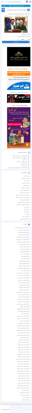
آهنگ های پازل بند (24, 249)
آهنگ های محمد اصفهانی (22, 354)
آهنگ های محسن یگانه (23, 352)
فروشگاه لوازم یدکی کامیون (22, 204)
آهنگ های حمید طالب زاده (22, 278)
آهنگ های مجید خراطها (23, 345)
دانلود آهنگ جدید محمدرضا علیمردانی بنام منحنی (16, 10)
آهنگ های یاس (25, 390)
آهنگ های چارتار (24, 259)
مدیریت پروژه (25, 216)
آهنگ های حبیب (24, 270)
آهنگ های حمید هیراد (23, 282)
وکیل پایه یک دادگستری (23, 202)
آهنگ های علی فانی (24, 321)
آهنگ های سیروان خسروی (22, 304)
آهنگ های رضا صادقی (23, 287)
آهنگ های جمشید (24, 254)
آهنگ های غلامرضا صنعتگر (22, 330)
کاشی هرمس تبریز (24, 190)
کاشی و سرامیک (24, 188)
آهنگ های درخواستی (23, 285)
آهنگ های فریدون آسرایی (22, 335)
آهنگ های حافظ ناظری (23, 261)
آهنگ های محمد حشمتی (23, 357)
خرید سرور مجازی (24, 178)
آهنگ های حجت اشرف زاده (22, 273)
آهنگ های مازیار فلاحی (23, 340)
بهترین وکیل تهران (24, 219)
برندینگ (26, 214)
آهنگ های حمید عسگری (23, 280)
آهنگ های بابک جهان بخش (22, 239)
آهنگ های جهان (24, 256)
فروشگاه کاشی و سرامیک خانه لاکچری (17, 69)
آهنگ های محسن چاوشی (22, 347)
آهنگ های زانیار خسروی (23, 294)
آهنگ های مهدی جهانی (23, 373)
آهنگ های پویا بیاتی (24, 251)
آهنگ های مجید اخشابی (23, 342)
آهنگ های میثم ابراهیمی (22, 385)
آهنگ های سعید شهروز (23, 302)
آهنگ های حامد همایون (23, 268)
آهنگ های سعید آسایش (23, 299)
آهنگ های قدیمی (24, 337)
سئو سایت (26, 181)
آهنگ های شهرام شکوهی (22, 309)
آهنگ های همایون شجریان (22, 388)
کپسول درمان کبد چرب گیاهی (22, 195)
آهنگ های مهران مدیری (23, 383)
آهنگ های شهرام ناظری (23, 311)
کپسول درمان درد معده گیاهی (22, 197)
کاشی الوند (26, 209)
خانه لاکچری (25, 185)
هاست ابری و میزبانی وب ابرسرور (19, 92)
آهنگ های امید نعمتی (23, 235)
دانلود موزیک (16, 42)
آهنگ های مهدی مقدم (23, 376)
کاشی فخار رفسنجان (24, 193)
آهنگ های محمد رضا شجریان (22, 359)
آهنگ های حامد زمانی (23, 263)
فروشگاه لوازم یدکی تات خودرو (19, 105)
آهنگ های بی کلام (24, 247)
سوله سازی (26, 212)
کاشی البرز (26, 207)
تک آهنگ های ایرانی (23, 392)
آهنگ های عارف (24, 314)
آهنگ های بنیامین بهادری (22, 242)
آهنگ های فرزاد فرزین (23, 333)
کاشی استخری (25, 183)
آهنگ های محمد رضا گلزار (22, 361)
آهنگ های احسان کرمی (23, 230)
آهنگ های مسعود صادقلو (22, 369)
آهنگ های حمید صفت (23, 275)
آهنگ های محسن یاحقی (23, 349)
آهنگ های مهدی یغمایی (23, 378)
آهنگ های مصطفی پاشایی (22, 371)
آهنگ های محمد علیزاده (23, 364)
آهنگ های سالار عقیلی (23, 297)
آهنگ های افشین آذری (23, 232)
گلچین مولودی (25, 400)
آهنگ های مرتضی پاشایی (22, 366)
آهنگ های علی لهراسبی (23, 323)
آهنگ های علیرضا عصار (23, 328)
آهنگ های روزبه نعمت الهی (22, 292)
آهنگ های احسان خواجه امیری (21, 227)
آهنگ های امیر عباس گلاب (22, 237)
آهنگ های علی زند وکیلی (23, 316)
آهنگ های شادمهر (24, 306)
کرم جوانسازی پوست (24, 200)
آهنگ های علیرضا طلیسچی (22, 325)
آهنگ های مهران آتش (23, 380)
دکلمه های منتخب (24, 395)
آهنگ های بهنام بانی (23, 244)
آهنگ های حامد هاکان (23, 266)
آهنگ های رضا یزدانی (23, 290)
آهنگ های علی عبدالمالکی (22, 318)
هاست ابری (26, 176)
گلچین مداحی (25, 397)
